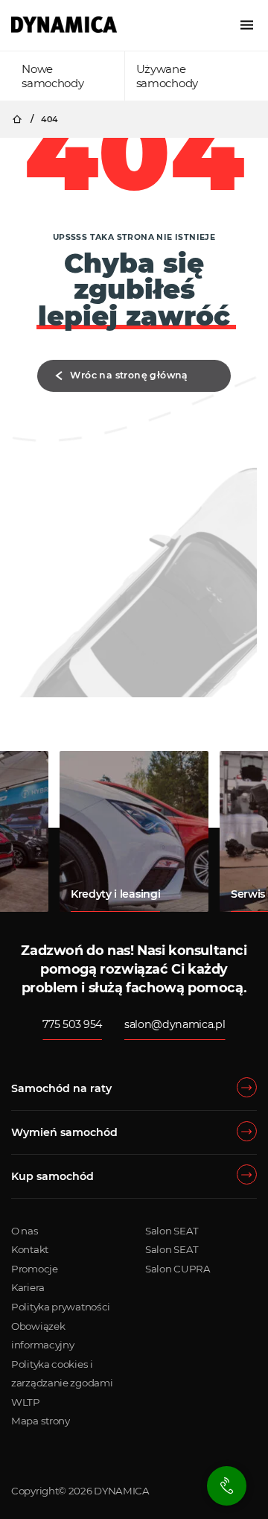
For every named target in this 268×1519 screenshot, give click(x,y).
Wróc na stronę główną (129, 375)
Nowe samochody (52, 76)
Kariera (28, 1287)
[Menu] (247, 25)
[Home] (64, 24)
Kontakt (29, 1249)
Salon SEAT (172, 1231)
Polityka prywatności (60, 1307)
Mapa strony (40, 1421)
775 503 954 (71, 1024)
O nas (25, 1231)
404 (49, 119)
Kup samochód (52, 1176)
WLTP (25, 1402)
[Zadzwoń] (226, 1486)
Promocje (34, 1269)
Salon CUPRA (178, 1269)
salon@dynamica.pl (175, 1024)
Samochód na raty (61, 1088)
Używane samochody (167, 76)
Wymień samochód (64, 1132)
